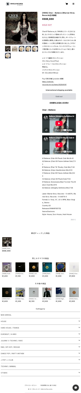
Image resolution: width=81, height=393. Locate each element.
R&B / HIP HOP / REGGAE (10, 347)
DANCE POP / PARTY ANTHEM (12, 353)
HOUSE (3, 321)
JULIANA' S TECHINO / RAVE (12, 341)
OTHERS (4, 373)
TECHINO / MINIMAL (8, 366)
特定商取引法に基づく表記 (48, 385)
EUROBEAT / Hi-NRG (8, 334)
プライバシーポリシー (31, 385)
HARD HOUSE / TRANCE (10, 328)
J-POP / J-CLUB (7, 360)
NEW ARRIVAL (6, 315)
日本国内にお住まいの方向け (59, 103)
